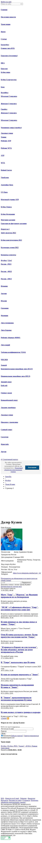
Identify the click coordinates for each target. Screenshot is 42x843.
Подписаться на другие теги (11, 586)
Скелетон (4, 437)
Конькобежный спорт (9, 400)
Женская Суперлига (9, 104)
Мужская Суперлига (9, 96)
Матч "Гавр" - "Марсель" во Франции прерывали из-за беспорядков (19, 596)
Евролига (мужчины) (9, 56)
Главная (4, 10)
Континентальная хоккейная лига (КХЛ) (17, 369)
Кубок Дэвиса (6, 207)
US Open (4, 192)
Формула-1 (5, 229)
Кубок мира (5, 72)
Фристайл (5, 444)
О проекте (26, 800)
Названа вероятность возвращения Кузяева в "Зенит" (17, 686)
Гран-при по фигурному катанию (14, 223)
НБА (3, 63)
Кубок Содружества (8, 80)
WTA (3, 163)
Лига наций (5, 345)
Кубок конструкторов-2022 (11, 240)
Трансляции (5, 24)
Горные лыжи (6, 393)
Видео (3, 32)
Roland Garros (6, 170)
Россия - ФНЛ (6, 271)
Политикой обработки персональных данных (13, 470)
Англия (4, 293)
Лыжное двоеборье (8, 407)
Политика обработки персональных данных (19, 801)
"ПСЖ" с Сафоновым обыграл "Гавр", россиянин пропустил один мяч (19, 608)
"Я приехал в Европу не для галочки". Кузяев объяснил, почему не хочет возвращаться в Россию (19, 649)
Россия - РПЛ (6, 264)
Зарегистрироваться (31, 736)
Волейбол (4, 93)
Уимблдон (5, 177)
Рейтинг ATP (6, 141)
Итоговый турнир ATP (10, 199)
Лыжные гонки (7, 133)
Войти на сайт (6, 2)
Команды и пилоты (8, 255)
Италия (4, 301)
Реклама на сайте (15, 800)
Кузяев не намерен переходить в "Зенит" (20, 674)
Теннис (3, 137)
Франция (4, 315)
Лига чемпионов (7, 323)
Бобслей (4, 385)
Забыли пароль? (17, 736)
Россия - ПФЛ (6, 279)
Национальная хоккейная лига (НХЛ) (15, 376)
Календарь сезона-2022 (10, 247)
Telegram (23, 798)
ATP (2, 155)
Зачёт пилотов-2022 (8, 233)
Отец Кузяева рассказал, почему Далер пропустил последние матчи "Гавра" (19, 635)
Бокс (3, 87)
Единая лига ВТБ (8, 48)
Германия (5, 308)
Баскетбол (5, 45)
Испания (4, 286)
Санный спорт (6, 430)
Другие (3, 452)
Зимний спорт (6, 382)
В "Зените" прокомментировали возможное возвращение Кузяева (16, 698)
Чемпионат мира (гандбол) (11, 128)
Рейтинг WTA (6, 148)
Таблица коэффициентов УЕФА (13, 352)
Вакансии (31, 798)
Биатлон (4, 69)
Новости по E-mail (12, 798)
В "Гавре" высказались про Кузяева (18, 662)
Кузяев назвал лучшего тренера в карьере (20, 712)
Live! (10, 260)
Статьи (4, 39)
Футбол (4, 260)
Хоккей (4, 365)
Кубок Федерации (8, 214)
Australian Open (7, 185)
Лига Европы (6, 330)
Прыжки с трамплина (9, 422)
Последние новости (8, 17)
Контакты (4, 800)
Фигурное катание (8, 220)
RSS (2, 798)
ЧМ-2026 (4, 360)
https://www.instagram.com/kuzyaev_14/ (27, 573)
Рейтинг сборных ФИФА (10, 337)
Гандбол (4, 109)
